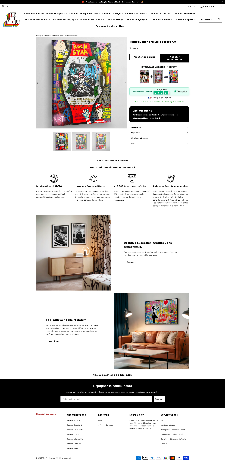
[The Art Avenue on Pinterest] (7, 6)
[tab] (159, 127)
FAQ (162, 420)
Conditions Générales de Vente (173, 439)
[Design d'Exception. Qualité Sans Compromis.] (73, 253)
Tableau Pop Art (73, 420)
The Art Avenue (48, 458)
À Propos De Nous (105, 425)
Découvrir (133, 262)
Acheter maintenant (174, 58)
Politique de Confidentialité (172, 434)
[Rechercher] (219, 20)
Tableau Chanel (73, 434)
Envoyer (159, 399)
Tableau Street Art (74, 425)
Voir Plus (54, 341)
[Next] (125, 82)
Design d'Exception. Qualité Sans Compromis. (148, 245)
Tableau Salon (72, 448)
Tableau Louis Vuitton (76, 430)
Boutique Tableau (43, 36)
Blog (100, 420)
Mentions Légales (168, 425)
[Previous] (38, 82)
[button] (56, 13)
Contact (164, 444)
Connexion (208, 6)
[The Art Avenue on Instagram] (3, 6)
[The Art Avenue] (11, 19)
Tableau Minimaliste (75, 439)
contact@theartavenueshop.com (163, 115)
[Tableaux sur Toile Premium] (151, 331)
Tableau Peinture (74, 444)
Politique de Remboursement (173, 430)
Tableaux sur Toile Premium (66, 320)
